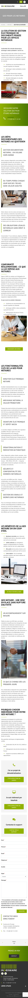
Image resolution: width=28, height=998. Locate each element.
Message (3, 880)
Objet (3, 873)
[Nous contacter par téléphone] (17, 2)
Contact (10, 994)
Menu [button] (22, 6)
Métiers (9, 24)
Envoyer (21, 911)
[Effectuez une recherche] (24, 2)
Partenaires (16, 994)
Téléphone (4, 860)
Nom (2, 840)
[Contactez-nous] (20, 2)
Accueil (3, 24)
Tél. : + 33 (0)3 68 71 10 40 (10, 931)
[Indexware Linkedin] (5, 973)
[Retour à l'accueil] (7, 3)
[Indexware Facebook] (2, 973)
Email (3, 853)
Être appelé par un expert (14, 779)
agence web (18, 996)
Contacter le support (14, 831)
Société (3, 867)
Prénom (3, 847)
